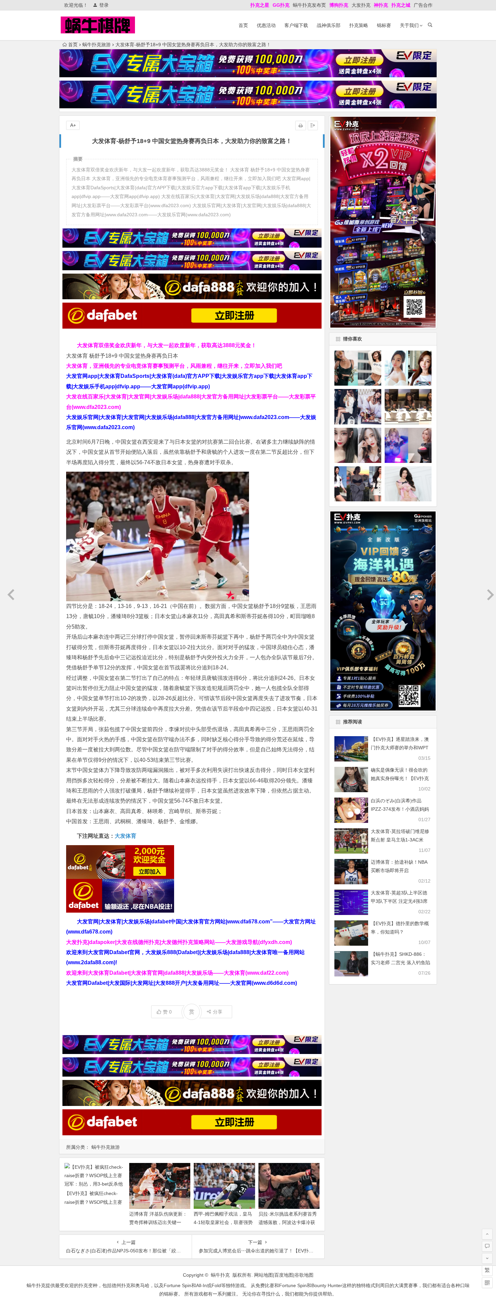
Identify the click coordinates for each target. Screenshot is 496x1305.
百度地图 (283, 1275)
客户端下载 (296, 25)
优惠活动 (266, 25)
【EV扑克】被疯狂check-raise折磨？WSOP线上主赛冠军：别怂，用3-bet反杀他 (93, 1202)
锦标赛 (384, 25)
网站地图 (263, 1275)
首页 (243, 25)
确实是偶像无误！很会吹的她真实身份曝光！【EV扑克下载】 (400, 778)
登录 (104, 5)
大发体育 (125, 836)
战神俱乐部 (328, 25)
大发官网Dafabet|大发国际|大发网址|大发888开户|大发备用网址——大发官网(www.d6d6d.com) (181, 983)
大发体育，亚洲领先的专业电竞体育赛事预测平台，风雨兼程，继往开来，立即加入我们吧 (174, 366)
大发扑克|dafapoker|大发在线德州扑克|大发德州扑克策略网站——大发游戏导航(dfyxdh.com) (179, 942)
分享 (217, 1012)
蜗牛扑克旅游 (96, 44)
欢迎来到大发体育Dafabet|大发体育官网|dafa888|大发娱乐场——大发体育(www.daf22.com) (177, 973)
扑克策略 (358, 25)
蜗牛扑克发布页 (309, 5)
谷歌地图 (304, 1275)
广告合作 (423, 5)
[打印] (300, 125)
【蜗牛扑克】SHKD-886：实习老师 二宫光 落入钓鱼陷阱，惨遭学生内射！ (400, 962)
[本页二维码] (487, 1282)
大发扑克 (361, 5)
